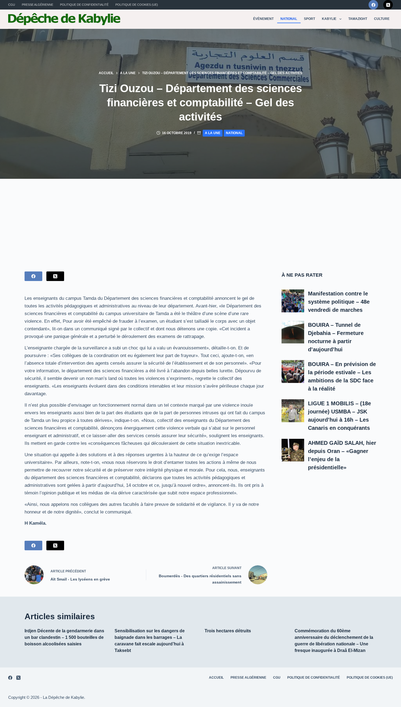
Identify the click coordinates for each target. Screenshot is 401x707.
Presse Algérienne (37, 4)
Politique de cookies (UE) (136, 4)
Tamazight (357, 19)
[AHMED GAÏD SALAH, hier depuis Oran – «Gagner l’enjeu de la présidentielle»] (293, 450)
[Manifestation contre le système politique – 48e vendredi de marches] (293, 300)
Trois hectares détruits (228, 631)
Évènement (263, 19)
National (288, 19)
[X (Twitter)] (388, 5)
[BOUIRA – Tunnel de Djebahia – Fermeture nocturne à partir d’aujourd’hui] (293, 332)
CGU (11, 4)
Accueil (216, 677)
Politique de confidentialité (84, 4)
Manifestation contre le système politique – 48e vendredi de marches (339, 302)
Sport (309, 19)
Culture (382, 19)
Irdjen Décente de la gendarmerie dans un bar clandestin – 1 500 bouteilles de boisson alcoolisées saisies (64, 637)
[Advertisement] (200, 220)
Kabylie (329, 19)
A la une (212, 133)
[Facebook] (373, 5)
